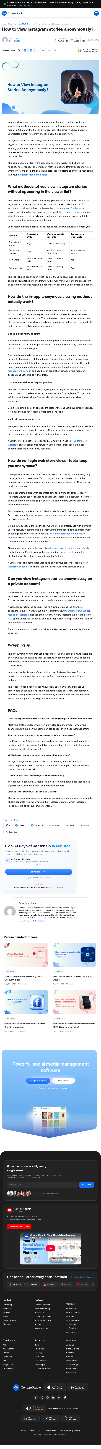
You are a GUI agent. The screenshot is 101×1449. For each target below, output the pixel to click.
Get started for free (39, 872)
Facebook (17, 1284)
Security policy (65, 1431)
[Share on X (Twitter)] (19, 50)
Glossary (38, 1353)
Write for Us (71, 1360)
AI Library (39, 1324)
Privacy (23, 1431)
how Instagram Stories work (69, 208)
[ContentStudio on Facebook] (35, 1397)
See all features (41, 1328)
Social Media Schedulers (82, 1277)
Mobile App (40, 1364)
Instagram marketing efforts (32, 174)
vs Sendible (71, 1328)
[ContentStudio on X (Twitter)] (41, 1397)
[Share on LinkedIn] (25, 50)
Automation (39, 1312)
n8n (4, 1360)
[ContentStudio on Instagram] (47, 1397)
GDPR (40, 1431)
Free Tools (39, 1356)
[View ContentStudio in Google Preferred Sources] (88, 50)
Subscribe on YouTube (19, 1227)
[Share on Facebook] (31, 50)
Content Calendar (42, 1304)
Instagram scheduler (18, 566)
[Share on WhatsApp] (36, 50)
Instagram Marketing (22, 24)
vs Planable (71, 1324)
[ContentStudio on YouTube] (59, 1397)
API (4, 1345)
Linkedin (67, 1284)
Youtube (83, 1284)
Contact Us (71, 1372)
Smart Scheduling (42, 1308)
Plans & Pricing (72, 1349)
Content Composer (43, 1316)
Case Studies (40, 1360)
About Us (70, 1345)
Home (4, 24)
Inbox (5, 1316)
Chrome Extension (42, 1368)
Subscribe (86, 1185)
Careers (69, 1356)
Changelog (8, 1368)
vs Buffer (70, 1316)
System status (50, 1431)
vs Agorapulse (72, 1320)
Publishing (7, 1304)
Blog (10, 24)
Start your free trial (38, 1080)
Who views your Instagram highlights (67, 548)
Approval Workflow (43, 1320)
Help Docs (39, 1349)
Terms (31, 1431)
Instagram (51, 1284)
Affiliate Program (73, 1364)
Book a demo (63, 1081)
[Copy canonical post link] (54, 50)
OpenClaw (7, 1356)
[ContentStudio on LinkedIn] (53, 1397)
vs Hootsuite (71, 1308)
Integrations (8, 1364)
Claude (6, 1353)
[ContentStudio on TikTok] (65, 1397)
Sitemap (77, 1431)
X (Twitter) (34, 1284)
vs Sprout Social (73, 1312)
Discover (7, 1324)
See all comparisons (74, 1332)
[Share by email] (48, 50)
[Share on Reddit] (42, 50)
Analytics (7, 1312)
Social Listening (9, 1320)
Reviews (70, 1353)
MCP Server (8, 1349)
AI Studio (7, 1308)
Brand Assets (72, 1368)
